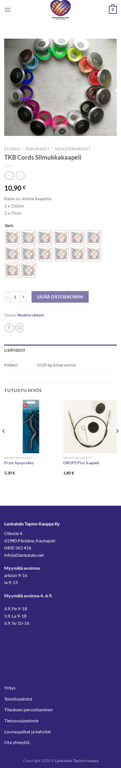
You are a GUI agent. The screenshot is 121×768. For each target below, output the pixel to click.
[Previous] (4, 442)
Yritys (9, 687)
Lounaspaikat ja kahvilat (27, 731)
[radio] (12, 237)
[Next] (117, 442)
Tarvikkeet (37, 149)
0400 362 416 (17, 547)
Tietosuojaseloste (21, 720)
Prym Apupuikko (19, 463)
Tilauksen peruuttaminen (28, 709)
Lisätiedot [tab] (15, 350)
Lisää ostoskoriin (60, 296)
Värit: (9, 226)
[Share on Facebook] (9, 328)
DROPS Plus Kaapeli (81, 463)
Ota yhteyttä (16, 742)
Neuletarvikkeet (73, 149)
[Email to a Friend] (19, 328)
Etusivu (12, 149)
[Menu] (7, 10)
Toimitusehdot (18, 698)
